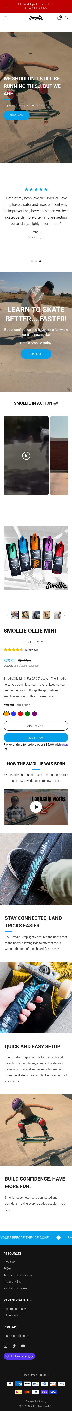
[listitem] (36, 6)
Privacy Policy (12, 1282)
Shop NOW (17, 115)
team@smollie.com (16, 1336)
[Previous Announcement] (6, 6)
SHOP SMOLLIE (36, 354)
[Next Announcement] (66, 6)
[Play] (36, 807)
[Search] (66, 18)
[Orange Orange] (6, 714)
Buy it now (36, 737)
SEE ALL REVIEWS (34, 642)
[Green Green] (27, 714)
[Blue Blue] (13, 714)
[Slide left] (8, 615)
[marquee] (36, 1238)
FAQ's (7, 1268)
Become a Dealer (15, 1309)
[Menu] (6, 18)
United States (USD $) (34, 1374)
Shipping (8, 665)
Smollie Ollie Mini (30, 630)
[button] (32, 261)
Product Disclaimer (16, 1288)
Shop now (41, 7)
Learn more (45, 696)
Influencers (11, 1315)
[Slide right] (63, 615)
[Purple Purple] (34, 714)
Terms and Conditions (18, 1275)
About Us (10, 1262)
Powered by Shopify (36, 1401)
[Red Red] (20, 714)
